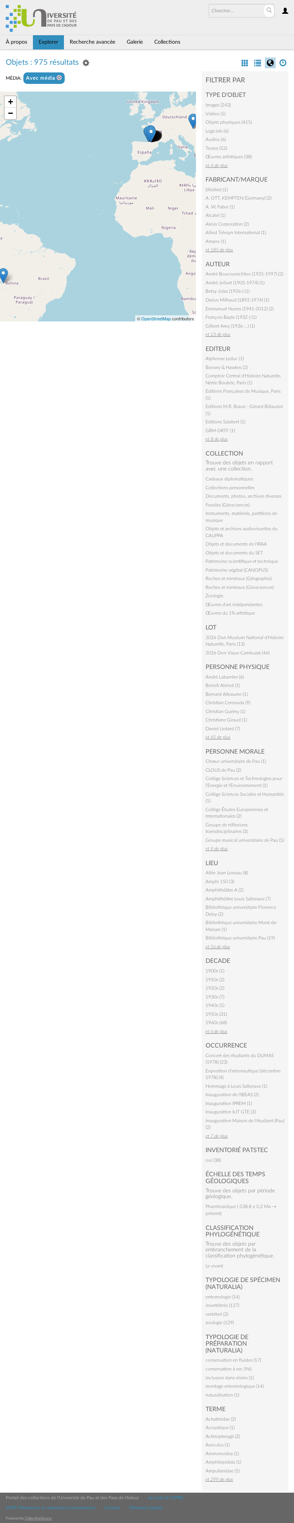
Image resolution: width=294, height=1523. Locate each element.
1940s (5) (215, 1005)
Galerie (135, 42)
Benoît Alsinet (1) (223, 685)
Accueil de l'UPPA (165, 1497)
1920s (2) (215, 988)
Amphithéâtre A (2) (224, 890)
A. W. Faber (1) (220, 207)
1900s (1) (215, 971)
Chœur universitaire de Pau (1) (236, 761)
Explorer (48, 42)
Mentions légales (146, 1507)
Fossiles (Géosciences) (228, 505)
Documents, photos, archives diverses (243, 496)
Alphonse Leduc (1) (225, 358)
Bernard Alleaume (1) (227, 694)
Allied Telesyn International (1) (236, 232)
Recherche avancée (92, 42)
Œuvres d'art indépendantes (234, 604)
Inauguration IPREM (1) (229, 1103)
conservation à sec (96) (229, 1369)
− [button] (10, 113)
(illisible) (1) (217, 189)
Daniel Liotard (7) (223, 728)
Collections (167, 42)
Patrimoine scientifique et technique (242, 561)
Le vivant (214, 1266)
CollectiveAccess (38, 1518)
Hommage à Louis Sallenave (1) (236, 1086)
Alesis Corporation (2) (227, 224)
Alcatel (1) (215, 215)
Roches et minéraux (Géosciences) (240, 587)
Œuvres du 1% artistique (230, 613)
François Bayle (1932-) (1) (231, 317)
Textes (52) (216, 148)
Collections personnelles (230, 487)
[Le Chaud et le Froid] (151, 134)
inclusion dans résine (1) (230, 1377)
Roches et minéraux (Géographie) (239, 578)
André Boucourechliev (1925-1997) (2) (244, 274)
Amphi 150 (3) (220, 881)
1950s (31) (216, 1014)
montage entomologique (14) (235, 1386)
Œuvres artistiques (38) (229, 156)
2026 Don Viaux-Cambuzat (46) (238, 653)
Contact (112, 1507)
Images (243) (218, 105)
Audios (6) (216, 139)
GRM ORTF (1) (220, 430)
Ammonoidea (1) (222, 1453)
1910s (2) (215, 979)
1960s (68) (216, 1022)
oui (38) (213, 1160)
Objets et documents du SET (234, 553)
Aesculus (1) (218, 1445)
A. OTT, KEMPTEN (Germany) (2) (238, 198)
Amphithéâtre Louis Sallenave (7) (238, 899)
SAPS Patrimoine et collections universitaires (50, 1507)
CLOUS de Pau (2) (223, 770)
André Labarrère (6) (225, 677)
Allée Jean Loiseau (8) (227, 873)
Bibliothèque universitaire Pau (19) (240, 938)
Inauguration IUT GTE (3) (231, 1112)
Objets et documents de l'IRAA (236, 544)
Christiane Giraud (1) (226, 720)
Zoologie (214, 595)
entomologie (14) (223, 1297)
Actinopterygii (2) (223, 1436)
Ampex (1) (216, 241)
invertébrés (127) (222, 1305)
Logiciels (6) (217, 131)
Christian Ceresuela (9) (228, 702)
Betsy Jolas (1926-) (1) (228, 291)
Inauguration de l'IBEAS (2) (232, 1094)
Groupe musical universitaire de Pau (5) (245, 840)
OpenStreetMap (156, 318)
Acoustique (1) (220, 1427)
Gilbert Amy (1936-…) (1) (230, 326)
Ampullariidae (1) (223, 1471)
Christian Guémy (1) (225, 711)
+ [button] (10, 102)
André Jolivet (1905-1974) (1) (235, 282)
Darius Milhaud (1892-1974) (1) (237, 300)
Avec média (41, 78)
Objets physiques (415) (229, 122)
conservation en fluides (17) (233, 1360)
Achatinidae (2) (221, 1419)
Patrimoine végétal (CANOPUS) (237, 570)
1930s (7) (215, 997)
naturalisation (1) (222, 1395)
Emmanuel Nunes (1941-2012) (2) (240, 309)
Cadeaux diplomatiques (229, 479)
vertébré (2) (217, 1314)
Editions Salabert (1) (225, 422)
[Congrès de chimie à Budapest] (193, 121)
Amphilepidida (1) (223, 1462)
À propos (16, 42)
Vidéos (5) (215, 113)
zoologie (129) (220, 1322)
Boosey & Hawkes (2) (227, 367)
